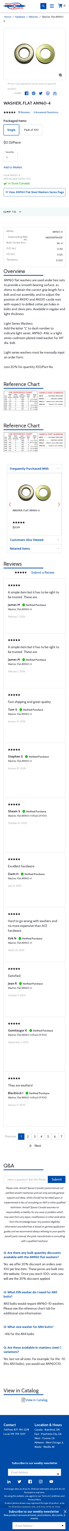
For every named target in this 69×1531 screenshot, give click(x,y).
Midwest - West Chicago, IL (49, 1442)
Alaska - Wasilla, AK (44, 1446)
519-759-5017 (17, 1434)
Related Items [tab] (20, 549)
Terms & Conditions (51, 1496)
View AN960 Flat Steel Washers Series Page (36, 192)
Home (7, 16)
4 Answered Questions (46, 112)
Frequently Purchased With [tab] (29, 469)
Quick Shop (34, 528)
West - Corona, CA (44, 1438)
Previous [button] (10, 504)
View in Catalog (36, 1400)
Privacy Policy (34, 1499)
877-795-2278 (21, 1429)
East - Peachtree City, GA (47, 1434)
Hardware (20, 16)
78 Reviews (24, 112)
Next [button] (59, 504)
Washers (33, 16)
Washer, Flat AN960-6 (26, 510)
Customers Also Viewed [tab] (26, 540)
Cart (64, 5)
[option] (34, 54)
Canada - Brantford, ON (47, 1429)
